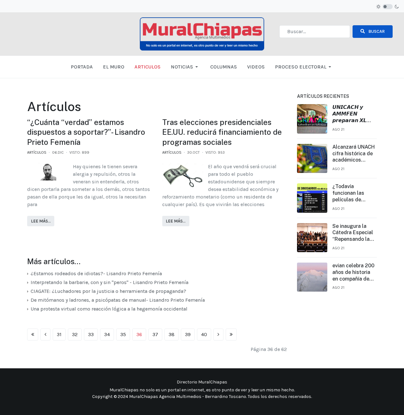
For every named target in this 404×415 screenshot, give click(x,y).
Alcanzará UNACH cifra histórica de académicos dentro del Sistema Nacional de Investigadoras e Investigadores (353, 153)
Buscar (376, 31)
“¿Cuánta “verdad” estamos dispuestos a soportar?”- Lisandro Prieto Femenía (86, 132)
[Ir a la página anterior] (45, 335)
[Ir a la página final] (231, 335)
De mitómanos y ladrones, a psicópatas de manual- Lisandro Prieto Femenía (117, 300)
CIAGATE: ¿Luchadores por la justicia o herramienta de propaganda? (109, 291)
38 (172, 334)
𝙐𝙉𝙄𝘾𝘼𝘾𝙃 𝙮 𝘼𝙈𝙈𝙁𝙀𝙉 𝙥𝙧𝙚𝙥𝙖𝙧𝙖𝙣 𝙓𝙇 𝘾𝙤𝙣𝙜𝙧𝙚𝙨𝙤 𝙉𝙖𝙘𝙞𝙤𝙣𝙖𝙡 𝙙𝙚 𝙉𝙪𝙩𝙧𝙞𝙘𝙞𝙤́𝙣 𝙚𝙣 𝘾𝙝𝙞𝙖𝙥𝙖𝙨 (349, 114)
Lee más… (41, 221)
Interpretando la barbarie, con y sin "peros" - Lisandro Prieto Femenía (109, 282)
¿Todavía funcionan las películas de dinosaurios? (348, 193)
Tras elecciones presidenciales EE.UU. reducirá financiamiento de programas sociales (222, 132)
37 (155, 334)
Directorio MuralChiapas (202, 382)
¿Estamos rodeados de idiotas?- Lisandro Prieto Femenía (95, 273)
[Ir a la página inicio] (32, 335)
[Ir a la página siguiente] (218, 335)
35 (123, 334)
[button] (185, 67)
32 (75, 334)
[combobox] (314, 31)
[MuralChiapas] (202, 34)
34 (107, 334)
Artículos (36, 152)
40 (204, 334)
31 (59, 334)
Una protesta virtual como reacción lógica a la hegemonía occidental (108, 309)
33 (91, 334)
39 (188, 334)
